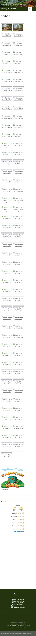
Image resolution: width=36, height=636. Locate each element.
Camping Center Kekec (9, 9)
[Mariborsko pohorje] (18, 429)
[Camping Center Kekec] (7, 27)
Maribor (18, 505)
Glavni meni (34, 9)
